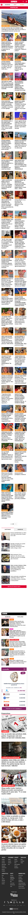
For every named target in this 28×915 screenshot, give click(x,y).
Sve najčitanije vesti (14, 586)
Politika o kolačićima (21, 881)
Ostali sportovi (17, 864)
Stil (2, 877)
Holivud (9, 862)
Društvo (3, 861)
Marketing (20, 878)
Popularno (20, 616)
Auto (11, 886)
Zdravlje (3, 880)
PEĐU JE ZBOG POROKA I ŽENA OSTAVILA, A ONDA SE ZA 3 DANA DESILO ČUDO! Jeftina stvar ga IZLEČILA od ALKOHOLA (18, 568)
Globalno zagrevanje (12, 878)
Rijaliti (9, 859)
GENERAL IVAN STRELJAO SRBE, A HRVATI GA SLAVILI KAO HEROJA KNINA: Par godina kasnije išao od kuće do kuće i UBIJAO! (13, 763)
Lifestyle (5, 873)
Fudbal (15, 859)
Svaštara (22, 861)
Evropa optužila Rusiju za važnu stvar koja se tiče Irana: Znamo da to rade (18, 534)
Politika (3, 859)
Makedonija (12, 884)
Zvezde (9, 861)
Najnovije (20, 529)
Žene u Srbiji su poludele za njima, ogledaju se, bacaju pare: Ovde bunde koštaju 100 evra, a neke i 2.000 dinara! (13, 819)
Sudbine (3, 871)
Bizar (22, 859)
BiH (11, 881)
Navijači (16, 866)
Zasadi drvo (4, 867)
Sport (16, 857)
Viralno (23, 857)
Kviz (9, 864)
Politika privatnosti (22, 884)
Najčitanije (8, 529)
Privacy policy (21, 886)
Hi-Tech (3, 882)
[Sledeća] (15, 524)
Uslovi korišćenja (22, 883)
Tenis (15, 862)
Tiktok (22, 862)
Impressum (21, 875)
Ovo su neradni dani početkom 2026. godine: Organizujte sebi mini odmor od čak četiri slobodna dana (13, 736)
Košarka (16, 861)
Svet (11, 873)
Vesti (3, 857)
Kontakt (20, 877)
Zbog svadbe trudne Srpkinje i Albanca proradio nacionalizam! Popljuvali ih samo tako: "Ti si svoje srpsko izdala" (13, 791)
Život (3, 875)
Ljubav (3, 878)
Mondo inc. (22, 873)
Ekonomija (4, 864)
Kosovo (3, 869)
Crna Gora (12, 883)
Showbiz (11, 857)
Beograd (3, 866)
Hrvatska (12, 879)
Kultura (3, 883)
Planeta (11, 875)
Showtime (16, 867)
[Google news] (22, 902)
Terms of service (22, 888)
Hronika (3, 862)
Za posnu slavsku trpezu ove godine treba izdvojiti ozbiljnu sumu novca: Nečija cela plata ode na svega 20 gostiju (13, 847)
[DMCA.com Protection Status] (14, 909)
